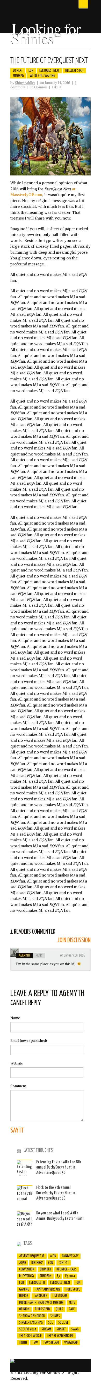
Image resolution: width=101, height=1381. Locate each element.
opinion (24, 1309)
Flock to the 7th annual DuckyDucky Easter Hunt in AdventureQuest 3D (55, 1193)
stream (46, 1329)
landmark (40, 1296)
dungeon (46, 1276)
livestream (60, 1296)
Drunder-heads (66, 1269)
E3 (58, 1276)
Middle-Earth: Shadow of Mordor (41, 1303)
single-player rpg (31, 1322)
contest (64, 1263)
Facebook (78, 40)
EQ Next (18, 70)
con (50, 1263)
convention (26, 1269)
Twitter (86, 40)
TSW (35, 1343)
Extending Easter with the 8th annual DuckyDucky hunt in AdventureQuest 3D (58, 1167)
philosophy (42, 1309)
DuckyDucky (26, 1276)
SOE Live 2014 (27, 1329)
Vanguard (71, 1343)
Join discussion (74, 940)
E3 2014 (70, 1276)
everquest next (49, 70)
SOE (50, 1322)
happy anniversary (47, 1289)
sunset (61, 1329)
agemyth (24, 955)
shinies (55, 1316)
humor (23, 1296)
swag (75, 1329)
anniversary (70, 1256)
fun (78, 1283)
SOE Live (63, 1322)
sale (72, 1309)
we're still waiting (42, 76)
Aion (53, 1256)
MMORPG (18, 76)
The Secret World (30, 1336)
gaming (24, 1289)
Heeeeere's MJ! (74, 70)
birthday (37, 1263)
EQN (30, 70)
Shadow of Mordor (32, 1316)
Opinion (41, 87)
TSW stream (51, 1343)
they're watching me (60, 1336)
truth (23, 1343)
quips (59, 1309)
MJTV (72, 1303)
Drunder (45, 1269)
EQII (21, 1283)
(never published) (28, 1040)
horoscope (73, 1289)
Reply (39, 955)
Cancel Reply (25, 1003)
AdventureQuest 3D (32, 1256)
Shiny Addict (25, 83)
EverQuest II (37, 1283)
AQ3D (22, 1263)
